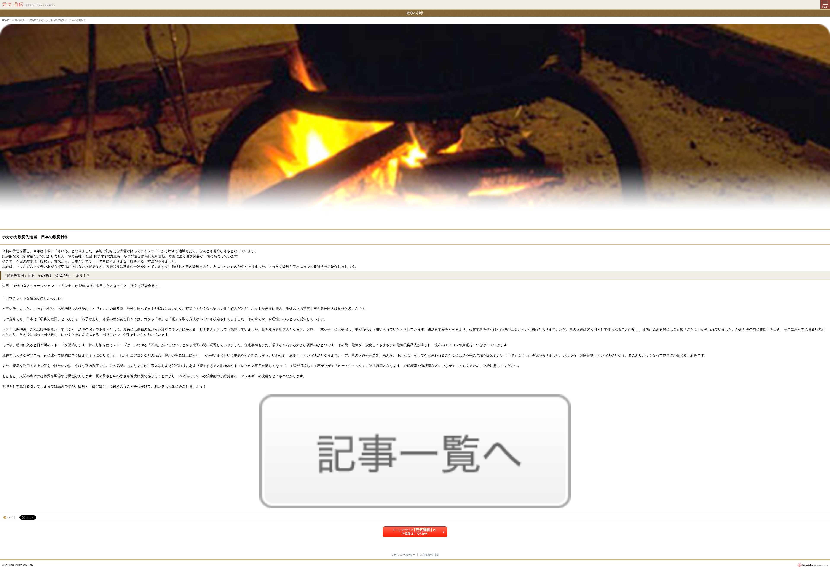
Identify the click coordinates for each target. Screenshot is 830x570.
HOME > (6, 20)
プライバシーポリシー (403, 554)
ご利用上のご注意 (429, 554)
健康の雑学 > (19, 20)
